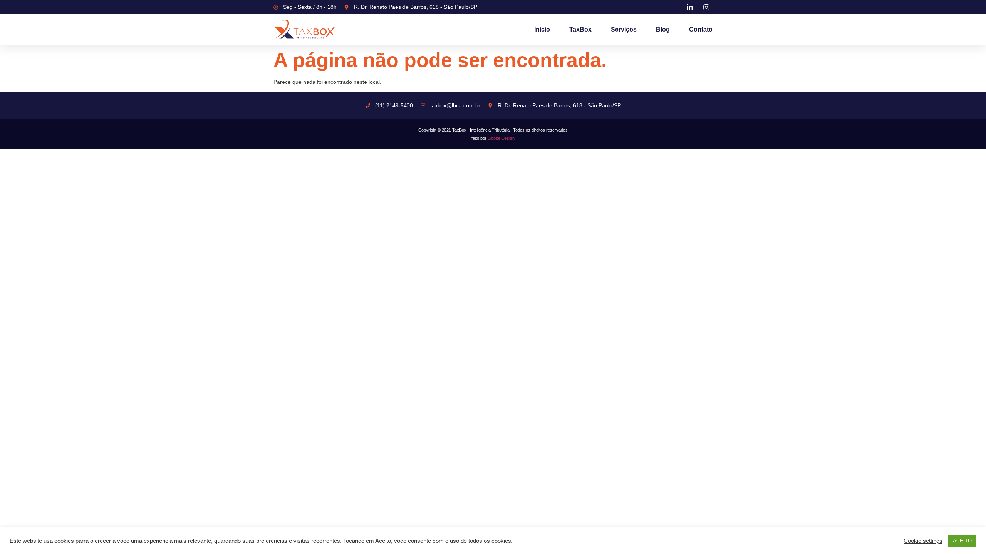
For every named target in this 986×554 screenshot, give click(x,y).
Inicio (542, 29)
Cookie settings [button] (923, 541)
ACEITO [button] (962, 541)
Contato (701, 29)
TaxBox (580, 29)
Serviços (624, 29)
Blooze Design (501, 138)
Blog (663, 29)
